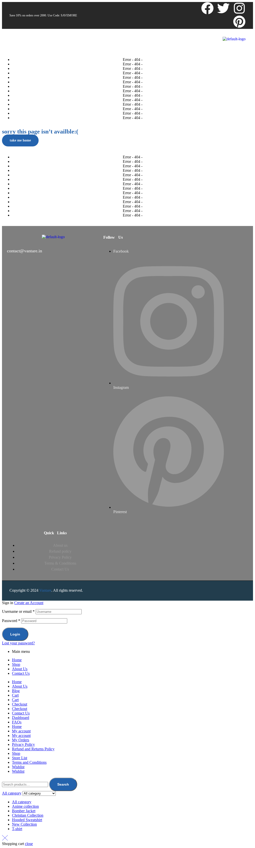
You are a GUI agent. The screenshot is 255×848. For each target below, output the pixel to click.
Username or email (18, 611)
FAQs (16, 722)
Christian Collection (27, 815)
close (29, 844)
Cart (15, 695)
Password (11, 621)
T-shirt (17, 829)
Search (63, 784)
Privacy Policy (23, 744)
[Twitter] (223, 8)
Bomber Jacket (23, 811)
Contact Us (21, 673)
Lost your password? (18, 643)
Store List (19, 758)
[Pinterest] (239, 21)
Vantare (45, 590)
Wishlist (18, 767)
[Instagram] (239, 8)
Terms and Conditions (29, 762)
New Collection (24, 824)
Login (15, 634)
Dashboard (20, 717)
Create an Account (28, 603)
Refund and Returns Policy (33, 749)
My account (21, 731)
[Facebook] (207, 8)
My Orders (20, 740)
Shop (16, 664)
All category (21, 802)
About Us (19, 669)
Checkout (19, 704)
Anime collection (25, 806)
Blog (16, 691)
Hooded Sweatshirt (27, 820)
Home (17, 660)
